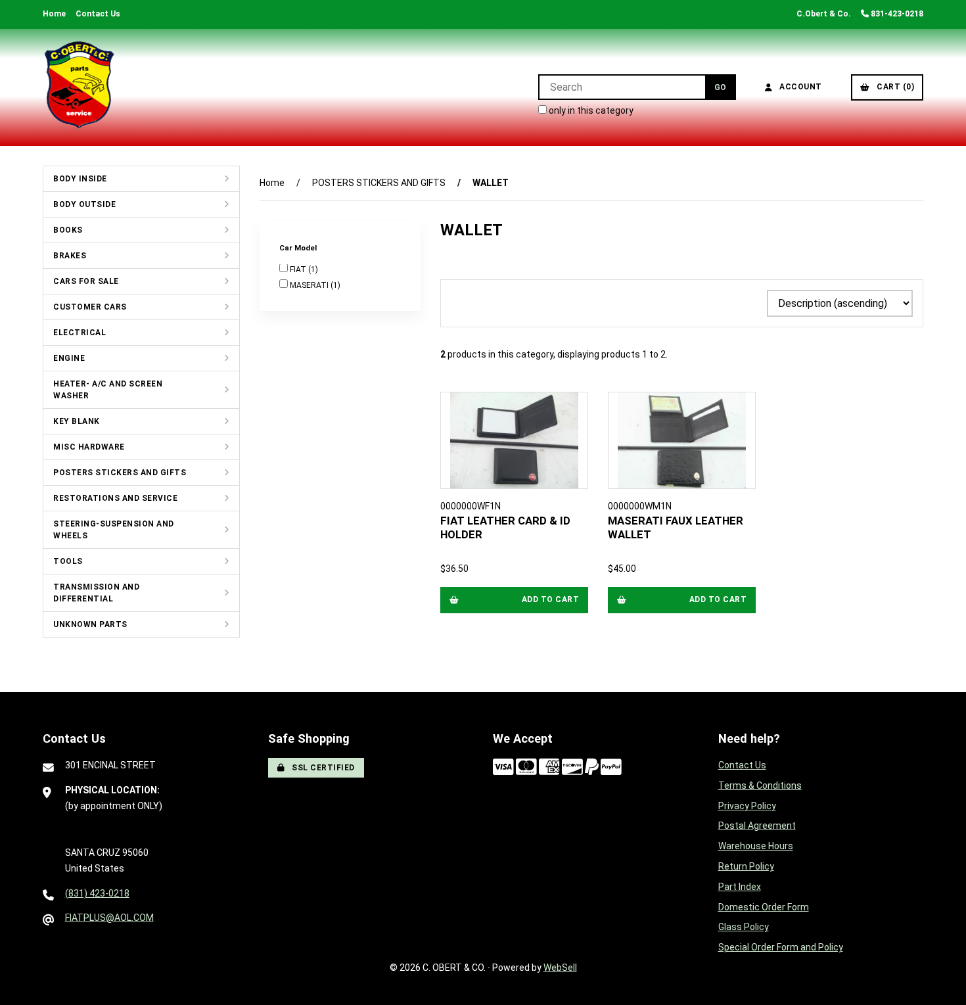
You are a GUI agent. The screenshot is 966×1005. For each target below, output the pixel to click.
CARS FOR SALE (86, 281)
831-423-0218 (896, 13)
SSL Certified (321, 767)
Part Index (739, 886)
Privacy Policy (747, 806)
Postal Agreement (757, 825)
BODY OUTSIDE (84, 204)
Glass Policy (743, 927)
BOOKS (68, 230)
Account (798, 86)
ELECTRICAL (79, 332)
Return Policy (746, 866)
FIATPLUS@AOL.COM (109, 917)
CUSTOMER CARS (90, 307)
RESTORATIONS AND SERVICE (115, 498)
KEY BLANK (76, 421)
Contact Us (98, 13)
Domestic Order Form (763, 907)
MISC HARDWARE (89, 447)
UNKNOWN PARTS (90, 624)
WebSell (560, 967)
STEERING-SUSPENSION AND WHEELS (113, 529)
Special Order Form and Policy (780, 947)
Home (54, 13)
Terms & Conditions (760, 785)
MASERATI (310, 286)
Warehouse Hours (755, 846)
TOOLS (68, 561)
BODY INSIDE (80, 178)
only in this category (590, 110)
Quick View (518, 521)
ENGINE (69, 358)
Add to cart (551, 599)
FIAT (299, 270)
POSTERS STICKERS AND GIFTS (119, 472)
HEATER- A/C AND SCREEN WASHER (107, 389)
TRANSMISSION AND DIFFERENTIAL (96, 592)
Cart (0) (893, 86)
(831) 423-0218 (97, 893)
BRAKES (69, 255)
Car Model (299, 247)
